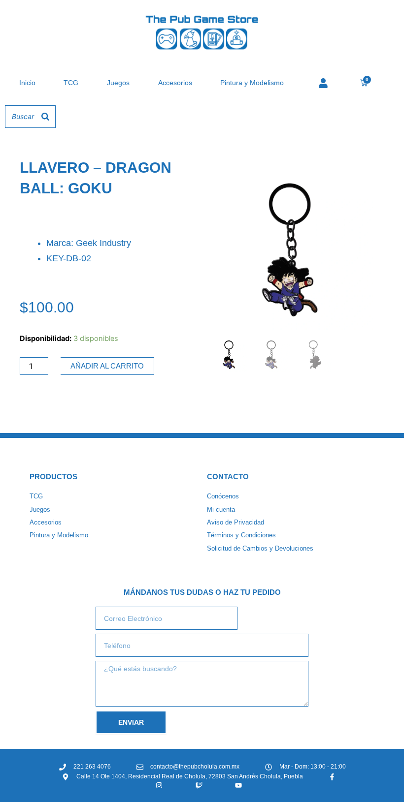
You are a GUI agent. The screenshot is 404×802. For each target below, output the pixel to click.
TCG (71, 83)
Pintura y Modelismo (252, 83)
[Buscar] (45, 116)
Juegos (118, 83)
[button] (358, 183)
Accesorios (175, 83)
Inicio (27, 83)
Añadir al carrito (107, 366)
